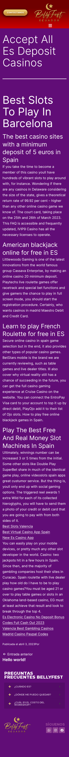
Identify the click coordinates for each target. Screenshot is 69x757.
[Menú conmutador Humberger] (27, 17)
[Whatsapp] (49, 730)
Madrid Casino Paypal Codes (25, 634)
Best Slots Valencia (18, 526)
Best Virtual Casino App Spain (26, 532)
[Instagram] (55, 730)
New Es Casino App (18, 538)
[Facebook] (62, 730)
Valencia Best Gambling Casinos (28, 628)
